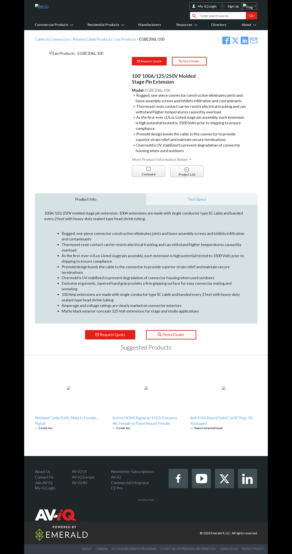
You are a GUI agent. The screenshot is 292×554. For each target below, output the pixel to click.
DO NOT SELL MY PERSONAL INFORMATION (188, 549)
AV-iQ (116, 477)
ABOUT (87, 549)
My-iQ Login (207, 6)
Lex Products (125, 39)
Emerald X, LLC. (221, 533)
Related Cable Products (92, 39)
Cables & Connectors (52, 39)
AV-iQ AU (79, 482)
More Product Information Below (160, 159)
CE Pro (116, 488)
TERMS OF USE (229, 549)
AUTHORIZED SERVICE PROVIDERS (134, 549)
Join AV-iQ (43, 482)
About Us (42, 471)
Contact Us (44, 477)
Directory (218, 24)
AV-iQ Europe (83, 477)
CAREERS (102, 549)
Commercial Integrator (130, 482)
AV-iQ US (79, 471)
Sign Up (233, 6)
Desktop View (146, 499)
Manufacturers (149, 24)
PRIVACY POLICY (253, 549)
